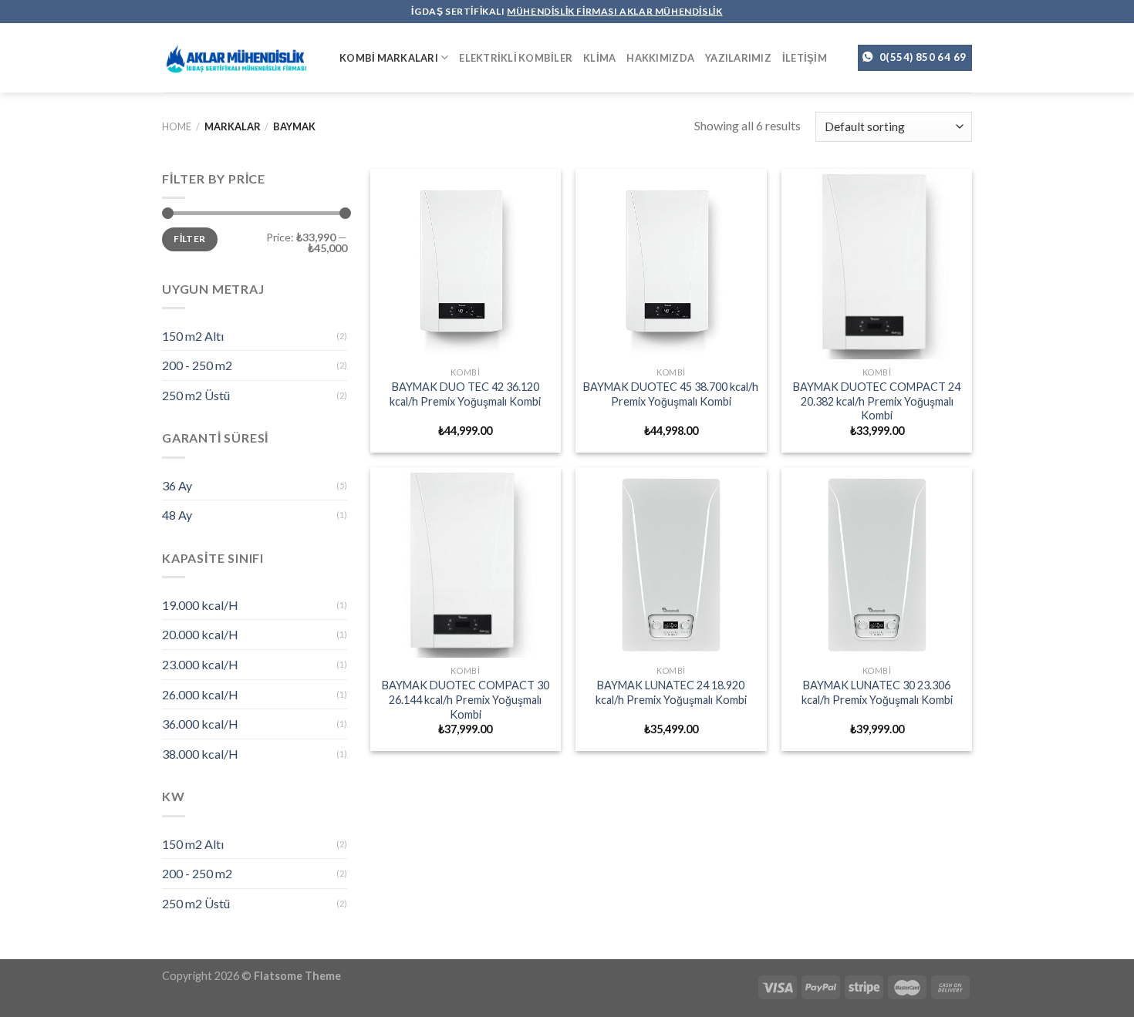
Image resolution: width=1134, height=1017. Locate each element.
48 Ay (177, 514)
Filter (189, 238)
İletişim (804, 58)
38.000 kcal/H (200, 753)
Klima (599, 58)
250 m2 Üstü (196, 395)
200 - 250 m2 (197, 365)
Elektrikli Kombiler (515, 58)
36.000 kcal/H (200, 723)
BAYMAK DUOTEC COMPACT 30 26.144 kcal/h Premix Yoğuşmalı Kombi (465, 699)
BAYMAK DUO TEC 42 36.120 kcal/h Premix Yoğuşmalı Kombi (465, 394)
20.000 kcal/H (200, 634)
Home (176, 126)
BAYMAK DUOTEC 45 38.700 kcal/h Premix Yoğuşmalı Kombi (670, 394)
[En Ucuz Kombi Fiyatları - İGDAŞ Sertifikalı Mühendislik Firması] (239, 58)
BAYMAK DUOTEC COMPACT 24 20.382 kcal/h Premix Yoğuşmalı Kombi (876, 401)
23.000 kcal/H (200, 664)
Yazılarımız (738, 58)
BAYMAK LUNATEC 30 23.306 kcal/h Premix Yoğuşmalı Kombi (877, 692)
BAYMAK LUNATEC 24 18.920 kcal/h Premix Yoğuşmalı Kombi (671, 692)
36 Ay (177, 485)
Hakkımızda (660, 58)
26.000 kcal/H (200, 694)
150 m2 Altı (193, 335)
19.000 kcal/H (200, 605)
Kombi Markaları (388, 58)
